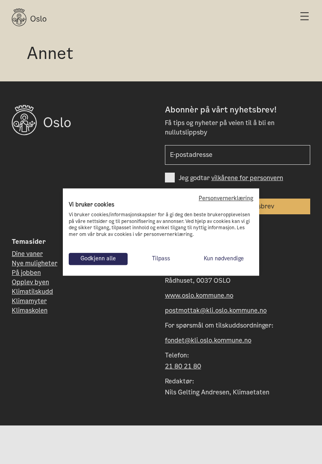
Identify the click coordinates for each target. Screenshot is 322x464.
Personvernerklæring (226, 198)
